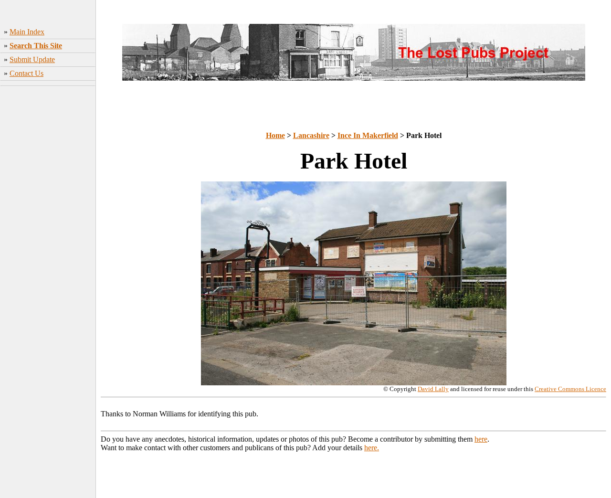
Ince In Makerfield (367, 135)
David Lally (433, 388)
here (480, 439)
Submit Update (32, 59)
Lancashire (311, 135)
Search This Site (36, 46)
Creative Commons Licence (570, 388)
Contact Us (26, 73)
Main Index (27, 32)
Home (275, 135)
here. (371, 448)
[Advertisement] (48, 231)
